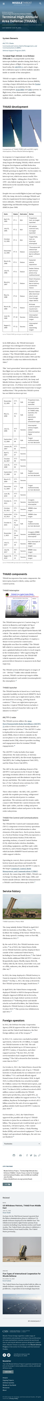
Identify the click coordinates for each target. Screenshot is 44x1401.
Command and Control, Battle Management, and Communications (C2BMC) (20, 47)
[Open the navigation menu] (3, 3)
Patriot (37, 84)
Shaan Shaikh (7, 1213)
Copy (6, 1184)
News (4, 1203)
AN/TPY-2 (19, 67)
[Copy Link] (39, 1155)
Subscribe (8, 1372)
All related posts (34, 1321)
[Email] (20, 1155)
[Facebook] (27, 1155)
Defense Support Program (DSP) (14, 50)
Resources (6, 1388)
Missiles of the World (9, 1385)
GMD (30, 90)
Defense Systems (7, 12)
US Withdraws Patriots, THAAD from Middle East (22, 1206)
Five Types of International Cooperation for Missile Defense (22, 1274)
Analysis (5, 1271)
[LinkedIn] (35, 1155)
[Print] (14, 1155)
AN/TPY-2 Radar (8, 43)
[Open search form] (40, 3)
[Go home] (22, 3)
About (5, 1390)
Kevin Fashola (7, 1281)
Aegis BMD (20, 90)
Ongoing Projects (8, 1380)
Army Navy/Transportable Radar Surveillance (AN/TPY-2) (22, 724)
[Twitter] (31, 1155)
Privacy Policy (14, 1398)
